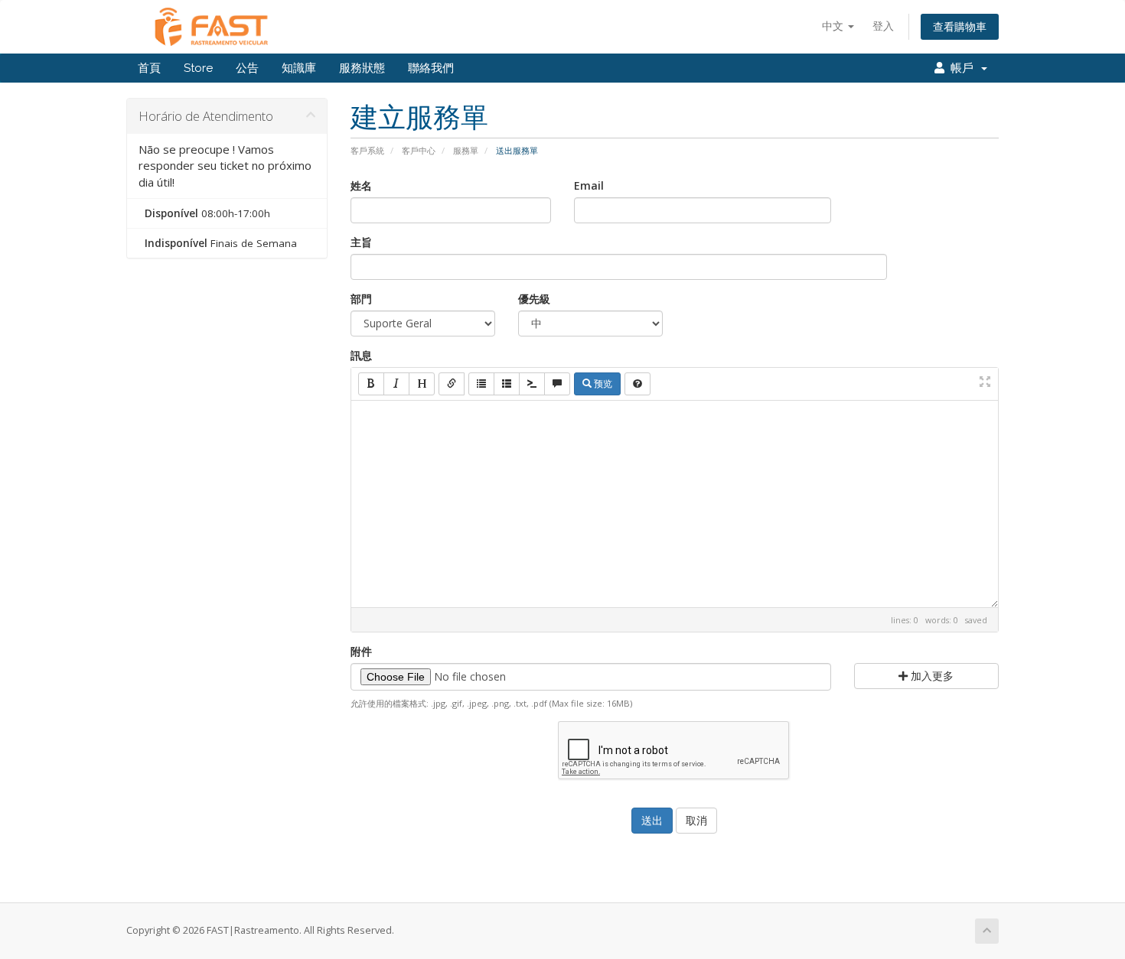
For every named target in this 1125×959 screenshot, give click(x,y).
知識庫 (299, 68)
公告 (247, 68)
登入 (883, 25)
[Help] (637, 383)
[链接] (452, 383)
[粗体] (371, 383)
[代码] (532, 383)
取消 (696, 820)
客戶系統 (367, 150)
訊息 (361, 355)
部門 (361, 298)
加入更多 (931, 675)
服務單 (465, 150)
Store (198, 68)
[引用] (557, 383)
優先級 (534, 298)
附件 (361, 651)
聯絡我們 (431, 68)
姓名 (361, 185)
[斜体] (396, 383)
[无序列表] (481, 383)
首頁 (149, 68)
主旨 (361, 242)
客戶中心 (418, 150)
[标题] (422, 383)
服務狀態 (362, 68)
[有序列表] (507, 383)
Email (589, 185)
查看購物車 (959, 26)
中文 (834, 25)
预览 (602, 383)
